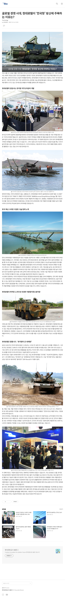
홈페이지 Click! (5, 588)
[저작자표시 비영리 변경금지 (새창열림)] (21, 501)
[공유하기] (7, 501)
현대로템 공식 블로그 (12, 550)
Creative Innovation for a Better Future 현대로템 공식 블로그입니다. (22, 552)
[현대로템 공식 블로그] (5, 3)
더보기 (61, 509)
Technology (5, 20)
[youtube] (7, 595)
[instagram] (3, 595)
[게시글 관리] (9, 501)
